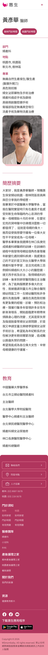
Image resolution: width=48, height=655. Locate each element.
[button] (42, 4)
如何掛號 (6, 515)
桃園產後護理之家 (11, 565)
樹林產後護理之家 (11, 559)
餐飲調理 (6, 570)
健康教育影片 (8, 601)
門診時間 (6, 520)
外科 (4, 547)
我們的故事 (7, 582)
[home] (10, 5)
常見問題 (6, 524)
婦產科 (5, 536)
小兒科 (5, 542)
